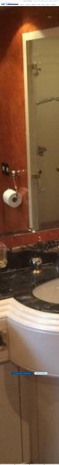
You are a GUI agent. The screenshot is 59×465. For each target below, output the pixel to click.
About (47, 4)
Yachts (21, 4)
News (43, 4)
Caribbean (50, 1)
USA (34, 1)
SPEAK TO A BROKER (41, 373)
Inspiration (33, 4)
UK (36, 1)
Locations (27, 4)
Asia (47, 1)
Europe (39, 1)
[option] (29, 232)
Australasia (55, 1)
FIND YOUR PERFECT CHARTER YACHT (22, 373)
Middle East (43, 1)
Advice (39, 4)
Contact (53, 4)
